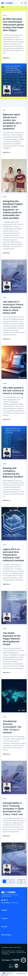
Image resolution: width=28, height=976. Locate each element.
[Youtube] (4, 900)
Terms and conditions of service (8, 951)
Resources (4, 926)
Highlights (4, 910)
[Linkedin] (2, 900)
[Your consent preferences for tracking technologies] (21, 973)
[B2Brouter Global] (7, 3)
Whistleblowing (6, 954)
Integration (4, 918)
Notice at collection (4, 974)
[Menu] (25, 3)
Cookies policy (12, 952)
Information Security (21, 952)
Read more (6, 58)
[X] (7, 900)
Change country (14, 902)
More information (6, 935)
